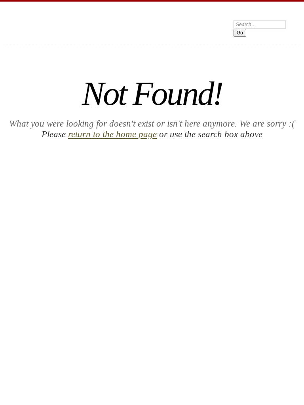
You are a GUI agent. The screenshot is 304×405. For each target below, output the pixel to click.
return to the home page (112, 134)
